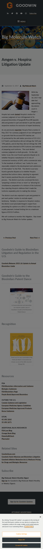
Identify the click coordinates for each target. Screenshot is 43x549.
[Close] (40, 516)
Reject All (21, 540)
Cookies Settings (21, 534)
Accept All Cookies (21, 545)
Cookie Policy (29, 526)
